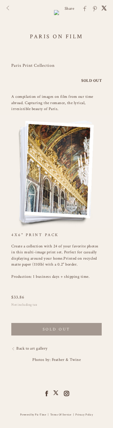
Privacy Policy (84, 414)
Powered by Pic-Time (33, 414)
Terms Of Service (61, 414)
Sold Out (57, 329)
